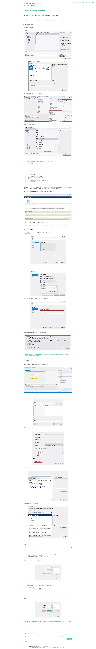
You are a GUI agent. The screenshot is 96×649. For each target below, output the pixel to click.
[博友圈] (37, 646)
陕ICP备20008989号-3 (39, 644)
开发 (33, 5)
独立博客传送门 (46, 646)
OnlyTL (25, 5)
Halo (40, 647)
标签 (83, 2)
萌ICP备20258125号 (39, 645)
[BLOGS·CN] (42, 646)
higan (35, 647)
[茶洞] (32, 646)
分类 (80, 2)
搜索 (93, 2)
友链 (86, 2)
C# (35, 5)
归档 (76, 2)
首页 (73, 2)
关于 (89, 2)
